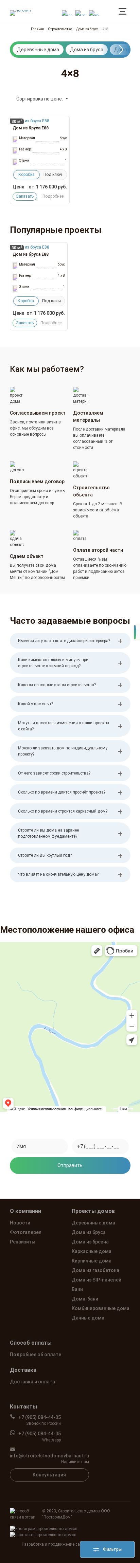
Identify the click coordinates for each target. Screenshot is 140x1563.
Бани (77, 1289)
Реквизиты (22, 1241)
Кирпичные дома (91, 1261)
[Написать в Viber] (94, 11)
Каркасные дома (91, 1251)
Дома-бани (85, 1299)
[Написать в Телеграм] (80, 11)
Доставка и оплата (32, 1381)
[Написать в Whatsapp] (67, 11)
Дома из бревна (90, 1241)
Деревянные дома (38, 49)
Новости (20, 1222)
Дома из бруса (86, 49)
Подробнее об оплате (35, 1354)
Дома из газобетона (95, 1270)
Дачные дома (88, 1318)
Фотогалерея (25, 1232)
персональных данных (70, 1183)
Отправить (70, 1165)
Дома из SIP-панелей (96, 1280)
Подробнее (53, 196)
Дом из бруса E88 (31, 128)
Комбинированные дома (100, 1308)
